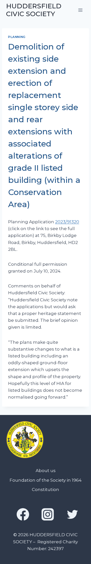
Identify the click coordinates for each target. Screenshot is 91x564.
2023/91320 (67, 221)
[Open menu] (80, 10)
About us (46, 470)
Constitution (45, 489)
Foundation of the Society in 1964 (46, 480)
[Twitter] (72, 514)
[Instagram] (47, 514)
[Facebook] (22, 514)
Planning (17, 37)
